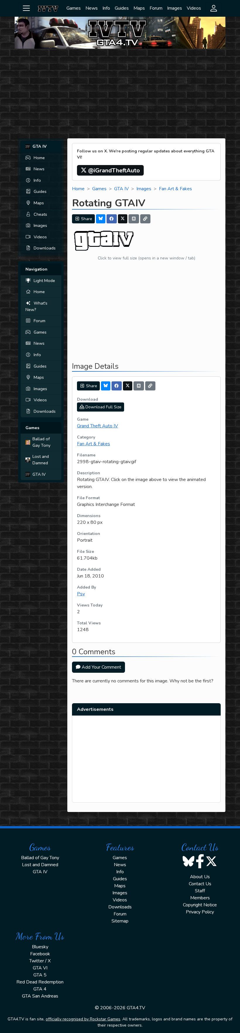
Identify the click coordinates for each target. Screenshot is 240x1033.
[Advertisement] (120, 94)
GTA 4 (40, 989)
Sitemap (120, 921)
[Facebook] (112, 218)
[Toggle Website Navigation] (26, 8)
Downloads (45, 248)
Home (39, 158)
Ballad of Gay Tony (41, 442)
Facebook (40, 954)
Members (200, 898)
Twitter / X (40, 961)
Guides (122, 8)
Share (86, 219)
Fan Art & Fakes (175, 189)
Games (73, 8)
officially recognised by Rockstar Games (83, 1019)
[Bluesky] (100, 218)
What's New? (36, 306)
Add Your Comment (100, 667)
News (91, 8)
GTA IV (39, 474)
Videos (194, 8)
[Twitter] (122, 218)
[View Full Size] (104, 240)
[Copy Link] (145, 218)
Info (106, 8)
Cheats (40, 214)
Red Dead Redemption (40, 982)
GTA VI (40, 968)
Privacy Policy (200, 912)
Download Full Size (102, 407)
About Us (200, 877)
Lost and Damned (40, 459)
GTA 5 (40, 975)
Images (174, 8)
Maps (139, 8)
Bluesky (40, 947)
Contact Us (200, 884)
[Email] (133, 218)
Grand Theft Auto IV (97, 426)
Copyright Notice (200, 905)
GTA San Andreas (40, 996)
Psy (81, 594)
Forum (156, 8)
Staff (200, 891)
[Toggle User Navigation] (213, 8)
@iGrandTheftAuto (113, 170)
